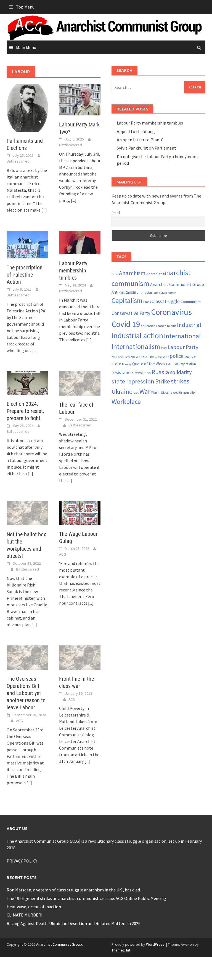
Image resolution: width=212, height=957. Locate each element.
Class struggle (166, 301)
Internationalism (136, 346)
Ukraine (122, 391)
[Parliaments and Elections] (27, 107)
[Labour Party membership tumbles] (79, 242)
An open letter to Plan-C (140, 139)
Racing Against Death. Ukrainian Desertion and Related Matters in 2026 (74, 923)
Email (116, 212)
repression (188, 364)
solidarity (181, 372)
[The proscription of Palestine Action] (27, 244)
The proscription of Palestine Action (25, 274)
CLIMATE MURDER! (24, 915)
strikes (180, 381)
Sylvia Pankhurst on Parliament (146, 148)
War (144, 391)
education (148, 326)
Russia (160, 372)
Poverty (126, 364)
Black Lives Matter (164, 292)
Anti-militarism (124, 292)
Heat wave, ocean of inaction (34, 906)
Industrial (189, 325)
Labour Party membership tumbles (73, 270)
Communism (191, 301)
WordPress (155, 944)
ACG (62, 554)
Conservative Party (131, 313)
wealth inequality (184, 392)
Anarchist (154, 273)
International (182, 336)
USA (136, 392)
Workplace (126, 401)
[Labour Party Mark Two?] (79, 99)
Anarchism (132, 273)
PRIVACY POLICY (22, 861)
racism (173, 364)
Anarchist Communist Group (177, 284)
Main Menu (26, 47)
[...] (44, 210)
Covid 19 (126, 324)
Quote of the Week (148, 363)
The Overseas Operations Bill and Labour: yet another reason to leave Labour (26, 693)
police (176, 356)
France (161, 325)
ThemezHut (121, 950)
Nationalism (121, 356)
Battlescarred (18, 161)
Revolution (142, 372)
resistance (122, 372)
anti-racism (145, 292)
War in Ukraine (161, 392)
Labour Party (183, 347)
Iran (164, 347)
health (171, 326)
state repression (133, 381)
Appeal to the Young (136, 131)
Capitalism (127, 300)
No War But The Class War (150, 356)
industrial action (137, 335)
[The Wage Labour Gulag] (79, 512)
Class (147, 301)
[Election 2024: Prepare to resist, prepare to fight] (27, 382)
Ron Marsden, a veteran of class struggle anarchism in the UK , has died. (74, 890)
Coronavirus (171, 312)
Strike (162, 381)
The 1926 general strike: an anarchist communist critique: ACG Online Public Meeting (86, 898)
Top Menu (25, 7)
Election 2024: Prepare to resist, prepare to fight (25, 411)
